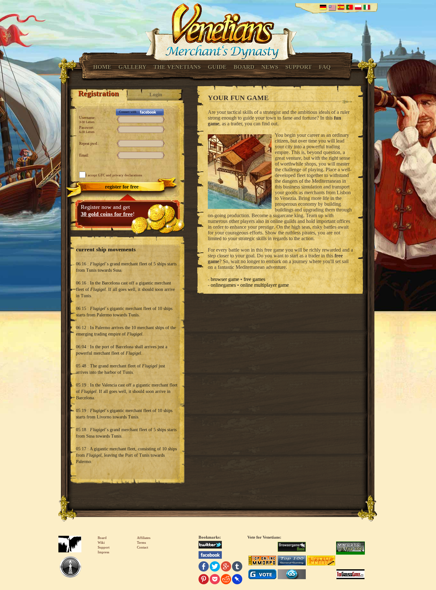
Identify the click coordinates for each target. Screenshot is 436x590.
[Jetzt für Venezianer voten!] (292, 547)
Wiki (101, 542)
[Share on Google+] (226, 567)
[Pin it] (204, 580)
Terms (141, 542)
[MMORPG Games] (350, 547)
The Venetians (177, 67)
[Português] (349, 7)
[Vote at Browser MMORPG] (321, 561)
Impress (103, 552)
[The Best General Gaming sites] (292, 561)
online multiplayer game (264, 285)
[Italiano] (367, 7)
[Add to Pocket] (215, 580)
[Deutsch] (323, 7)
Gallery (132, 67)
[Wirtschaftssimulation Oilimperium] (70, 567)
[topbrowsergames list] (350, 575)
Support (298, 67)
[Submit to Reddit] (226, 580)
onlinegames (223, 285)
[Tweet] (215, 567)
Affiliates (143, 538)
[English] (331, 7)
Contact (142, 547)
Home (102, 67)
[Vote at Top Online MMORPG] (262, 561)
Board (244, 67)
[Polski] (358, 7)
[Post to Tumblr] (237, 567)
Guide (217, 67)
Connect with (127, 112)
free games (254, 279)
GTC (101, 175)
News (269, 67)
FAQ (325, 67)
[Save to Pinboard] (237, 580)
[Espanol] (341, 7)
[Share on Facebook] (204, 567)
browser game (225, 279)
